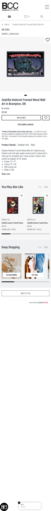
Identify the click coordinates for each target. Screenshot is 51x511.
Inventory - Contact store (10, 33)
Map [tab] (33, 145)
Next (46, 187)
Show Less (6, 174)
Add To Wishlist (45, 117)
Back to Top (25, 293)
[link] (25, 16)
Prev (40, 187)
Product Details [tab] (9, 145)
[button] (25, 95)
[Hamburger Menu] (9, 16)
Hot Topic (6, 29)
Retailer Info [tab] (23, 145)
